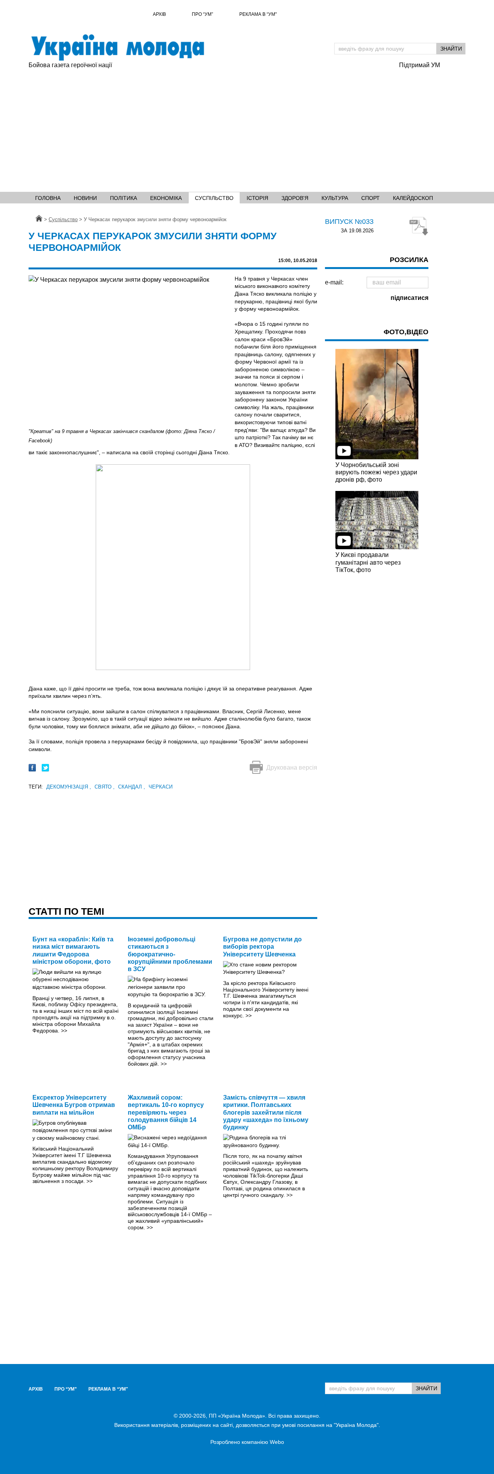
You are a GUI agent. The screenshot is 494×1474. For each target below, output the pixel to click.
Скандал (131, 787)
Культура (334, 198)
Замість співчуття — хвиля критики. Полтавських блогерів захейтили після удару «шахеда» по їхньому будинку (265, 1112)
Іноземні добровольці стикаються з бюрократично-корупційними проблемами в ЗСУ (170, 954)
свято (105, 787)
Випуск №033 (349, 221)
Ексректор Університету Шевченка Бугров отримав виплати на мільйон (73, 1104)
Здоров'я (294, 198)
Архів (159, 14)
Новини (85, 198)
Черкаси (161, 787)
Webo (277, 1442)
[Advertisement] (210, 128)
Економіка (166, 198)
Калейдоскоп (413, 198)
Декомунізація (68, 787)
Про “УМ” (202, 14)
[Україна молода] (117, 47)
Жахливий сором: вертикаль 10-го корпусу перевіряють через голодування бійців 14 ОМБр (166, 1112)
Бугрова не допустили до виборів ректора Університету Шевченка (262, 946)
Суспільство (214, 198)
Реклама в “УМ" (258, 14)
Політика (123, 198)
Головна (48, 198)
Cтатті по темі (66, 911)
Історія (257, 198)
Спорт (370, 198)
